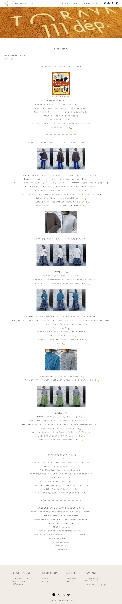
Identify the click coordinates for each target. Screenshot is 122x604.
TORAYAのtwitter (61, 546)
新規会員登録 (71, 578)
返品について (18, 584)
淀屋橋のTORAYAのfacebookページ (61, 538)
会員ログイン (71, 581)
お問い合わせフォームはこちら (96, 585)
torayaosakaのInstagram (61, 542)
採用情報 (45, 581)
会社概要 (45, 578)
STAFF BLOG (85, 3)
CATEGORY (65, 3)
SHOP (95, 3)
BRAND (74, 3)
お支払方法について (20, 578)
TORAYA (58, 550)
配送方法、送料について (22, 581)
